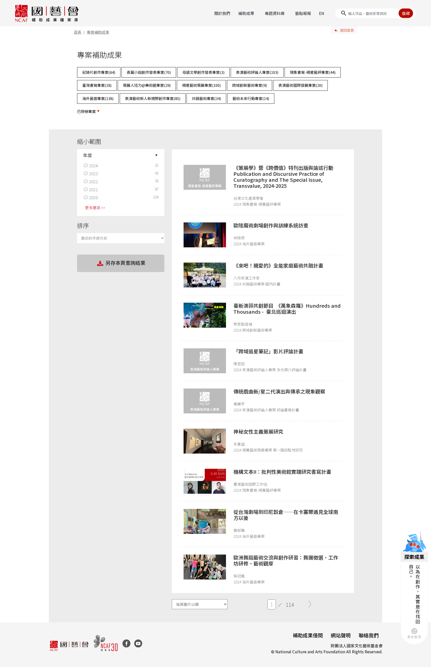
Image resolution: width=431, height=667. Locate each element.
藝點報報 (303, 13)
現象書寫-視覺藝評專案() (312, 72)
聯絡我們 (369, 635)
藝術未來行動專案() (250, 98)
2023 (93, 174)
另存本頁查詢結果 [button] (125, 262)
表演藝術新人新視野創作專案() (152, 98)
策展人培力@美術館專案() (147, 85)
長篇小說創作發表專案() (149, 72)
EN (321, 13)
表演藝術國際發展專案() (300, 85)
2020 (93, 197)
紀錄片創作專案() (98, 72)
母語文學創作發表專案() (203, 72)
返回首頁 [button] (347, 30)
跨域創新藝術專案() (249, 85)
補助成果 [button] (246, 13)
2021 (93, 189)
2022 (93, 182)
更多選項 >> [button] (95, 207)
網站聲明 (341, 635)
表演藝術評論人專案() (257, 72)
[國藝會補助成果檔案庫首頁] (47, 13)
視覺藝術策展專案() (201, 85)
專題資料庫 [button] (275, 13)
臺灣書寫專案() (96, 85)
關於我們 (222, 13)
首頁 (77, 32)
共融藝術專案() (206, 98)
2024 (93, 166)
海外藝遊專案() (97, 98)
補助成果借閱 (308, 635)
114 (290, 604)
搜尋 (406, 13)
